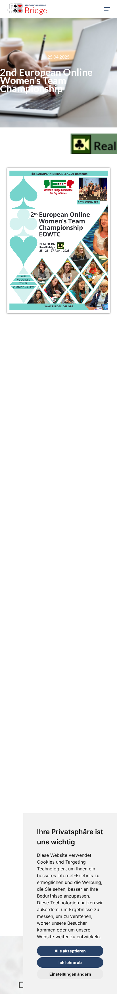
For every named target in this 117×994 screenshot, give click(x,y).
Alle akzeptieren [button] (70, 950)
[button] (107, 9)
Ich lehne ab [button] (70, 962)
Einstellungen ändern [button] (70, 974)
